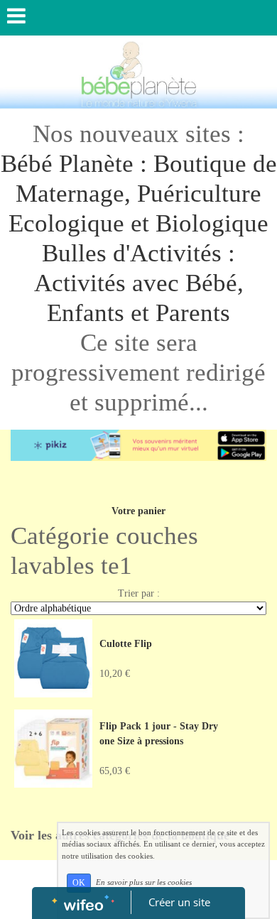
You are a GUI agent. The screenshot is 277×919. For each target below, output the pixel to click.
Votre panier (138, 511)
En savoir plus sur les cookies (144, 882)
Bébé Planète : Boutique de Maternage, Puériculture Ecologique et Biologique (139, 193)
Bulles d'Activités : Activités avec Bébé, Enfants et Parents (139, 283)
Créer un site (179, 902)
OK (78, 883)
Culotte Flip (125, 643)
